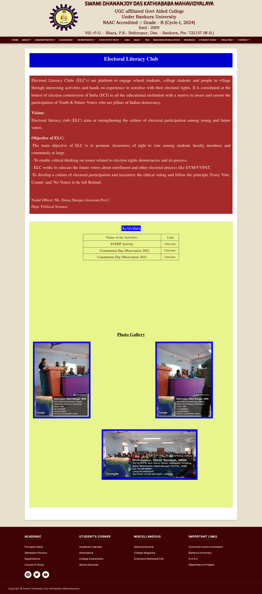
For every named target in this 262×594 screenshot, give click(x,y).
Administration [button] (44, 40)
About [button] (26, 40)
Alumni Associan (89, 564)
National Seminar (144, 546)
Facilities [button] (227, 40)
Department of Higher (201, 564)
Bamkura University (200, 552)
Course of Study (34, 564)
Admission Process (36, 552)
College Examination (91, 558)
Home (16, 40)
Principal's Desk (34, 546)
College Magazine (144, 552)
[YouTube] (45, 574)
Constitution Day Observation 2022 (124, 250)
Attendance (86, 552)
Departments (32, 558)
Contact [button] (243, 40)
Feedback (189, 40)
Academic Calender (90, 546)
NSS (147, 40)
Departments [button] (86, 40)
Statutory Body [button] (109, 40)
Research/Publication (166, 40)
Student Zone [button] (207, 40)
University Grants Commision (206, 546)
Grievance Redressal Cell (148, 558)
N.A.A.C (193, 558)
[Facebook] (28, 574)
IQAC (127, 40)
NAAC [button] (137, 40)
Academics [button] (66, 40)
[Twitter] (36, 574)
